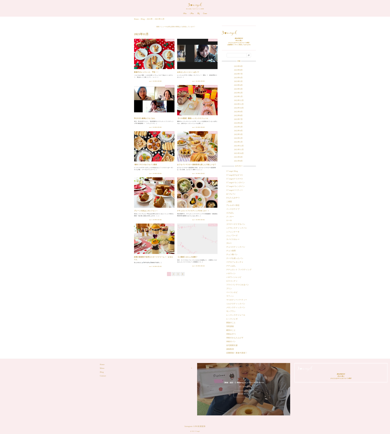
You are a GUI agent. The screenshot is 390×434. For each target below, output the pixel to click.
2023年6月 (238, 78)
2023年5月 (238, 81)
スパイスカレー (233, 239)
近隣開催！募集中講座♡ (236, 353)
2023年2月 (238, 93)
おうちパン (231, 194)
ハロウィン (231, 273)
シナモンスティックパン (236, 228)
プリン (229, 289)
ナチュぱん (231, 266)
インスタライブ (233, 209)
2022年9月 (238, 112)
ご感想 (229, 201)
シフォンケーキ (233, 232)
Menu (102, 368)
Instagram (188, 426)
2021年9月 (238, 157)
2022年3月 (238, 134)
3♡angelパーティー (234, 190)
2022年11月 (239, 104)
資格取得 (230, 349)
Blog (102, 372)
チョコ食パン (232, 254)
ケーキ (229, 220)
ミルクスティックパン (235, 304)
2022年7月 (238, 119)
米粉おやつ (231, 334)
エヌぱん (230, 213)
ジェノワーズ (232, 236)
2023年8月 (238, 70)
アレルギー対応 (233, 205)
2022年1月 (238, 142)
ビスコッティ (232, 281)
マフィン (230, 296)
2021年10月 (239, 153)
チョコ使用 (231, 251)
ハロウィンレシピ (234, 277)
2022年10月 (239, 108)
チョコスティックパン (235, 247)
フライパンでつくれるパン (237, 285)
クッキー (230, 217)
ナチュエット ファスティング (239, 270)
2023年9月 (238, 66)
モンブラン (231, 311)
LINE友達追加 (199, 426)
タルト (229, 243)
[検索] (249, 55)
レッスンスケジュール (235, 315)
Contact (103, 376)
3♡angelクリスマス (234, 179)
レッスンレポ (232, 319)
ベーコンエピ (232, 292)
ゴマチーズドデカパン (235, 224)
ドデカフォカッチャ (235, 262)
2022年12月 (239, 100)
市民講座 (230, 326)
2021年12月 (239, 146)
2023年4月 (238, 85)
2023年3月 (238, 89)
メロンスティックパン (235, 307)
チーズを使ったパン (234, 258)
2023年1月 (238, 96)
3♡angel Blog (232, 171)
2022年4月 (238, 131)
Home (102, 364)
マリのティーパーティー (236, 300)
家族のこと (231, 323)
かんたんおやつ (233, 198)
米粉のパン (231, 341)
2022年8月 (238, 115)
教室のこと (231, 330)
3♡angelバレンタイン (235, 183)
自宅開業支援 (232, 345)
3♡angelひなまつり (234, 175)
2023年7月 (238, 74)
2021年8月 (238, 161)
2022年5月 (238, 127)
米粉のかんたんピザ (234, 338)
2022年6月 (238, 123)
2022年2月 (238, 138)
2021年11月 (239, 149)
